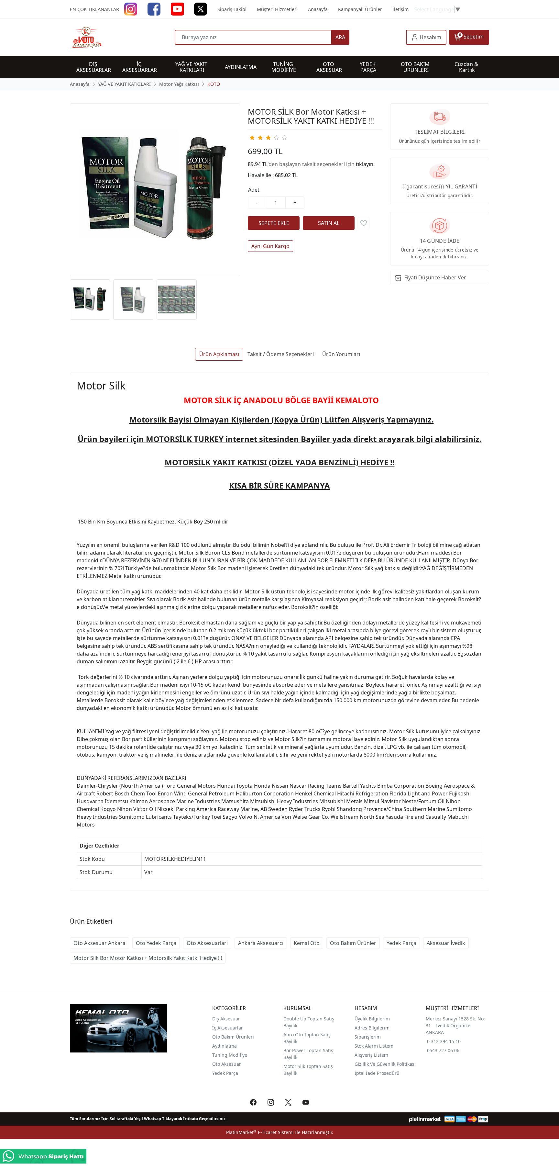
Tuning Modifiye (229, 1055)
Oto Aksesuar (226, 1064)
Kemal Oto (307, 943)
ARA (340, 37)
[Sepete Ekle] (274, 223)
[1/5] (252, 137)
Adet (253, 189)
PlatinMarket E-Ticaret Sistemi (260, 1132)
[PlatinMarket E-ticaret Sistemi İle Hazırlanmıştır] (425, 1119)
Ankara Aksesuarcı (260, 943)
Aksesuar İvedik (446, 943)
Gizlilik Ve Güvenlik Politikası (385, 1064)
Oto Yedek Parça (156, 943)
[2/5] (256, 137)
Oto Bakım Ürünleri (233, 1037)
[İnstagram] (130, 8)
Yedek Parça (401, 943)
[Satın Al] (329, 223)
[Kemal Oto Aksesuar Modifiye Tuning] (122, 37)
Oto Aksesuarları (207, 943)
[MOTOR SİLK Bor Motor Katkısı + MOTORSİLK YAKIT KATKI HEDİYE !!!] (155, 190)
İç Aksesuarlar (227, 1028)
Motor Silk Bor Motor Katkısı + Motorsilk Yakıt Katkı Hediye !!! (147, 958)
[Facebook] (154, 8)
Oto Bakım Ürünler (353, 943)
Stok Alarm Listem (374, 1046)
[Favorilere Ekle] (363, 223)
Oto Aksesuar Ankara (99, 943)
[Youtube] (177, 8)
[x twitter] (200, 8)
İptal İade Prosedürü (377, 1073)
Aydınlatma (224, 1046)
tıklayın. (365, 164)
